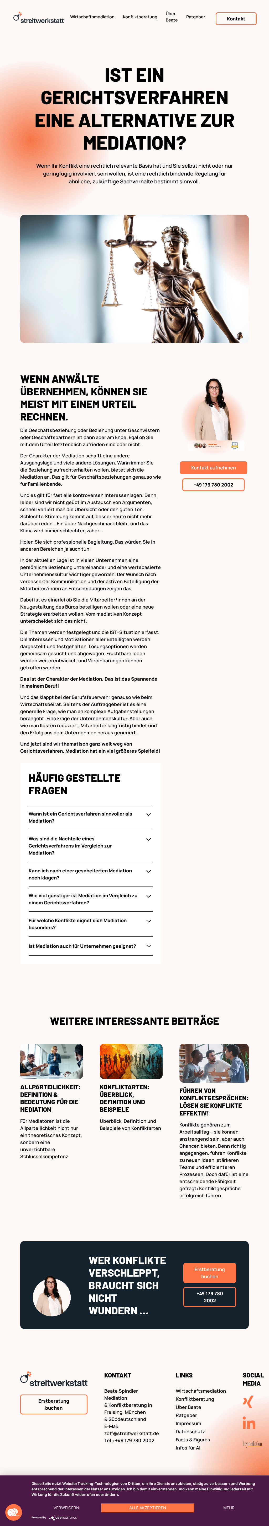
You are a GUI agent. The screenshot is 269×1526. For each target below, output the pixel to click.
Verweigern (66, 1507)
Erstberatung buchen (210, 1272)
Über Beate (172, 17)
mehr (229, 1507)
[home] (38, 18)
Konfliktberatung (140, 17)
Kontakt (236, 18)
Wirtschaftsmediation (92, 17)
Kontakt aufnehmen (213, 467)
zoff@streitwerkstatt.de (131, 1433)
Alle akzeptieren (147, 1507)
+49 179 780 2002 (213, 485)
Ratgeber (195, 17)
